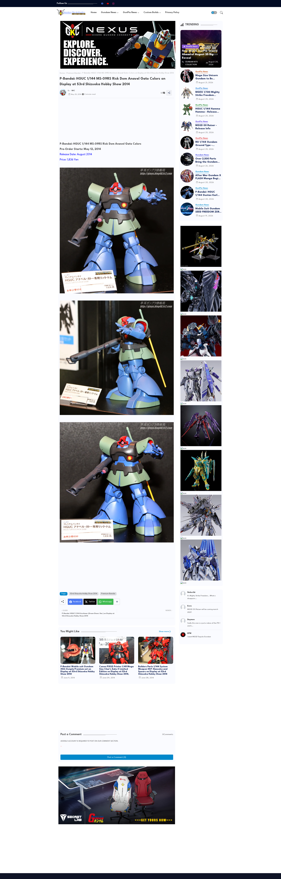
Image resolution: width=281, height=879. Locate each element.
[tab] (94, 12)
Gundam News (108, 12)
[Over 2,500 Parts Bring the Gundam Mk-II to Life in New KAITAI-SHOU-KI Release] (187, 159)
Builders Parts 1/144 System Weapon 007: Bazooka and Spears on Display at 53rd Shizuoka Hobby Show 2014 (153, 670)
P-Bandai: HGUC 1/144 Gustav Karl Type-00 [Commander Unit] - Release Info (207, 194)
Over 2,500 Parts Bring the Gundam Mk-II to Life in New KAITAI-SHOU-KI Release (207, 161)
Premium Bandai (73, 73)
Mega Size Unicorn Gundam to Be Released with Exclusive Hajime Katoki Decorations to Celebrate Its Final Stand (208, 77)
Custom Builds (151, 12)
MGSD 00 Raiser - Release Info (206, 127)
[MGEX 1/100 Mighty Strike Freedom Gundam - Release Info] (187, 92)
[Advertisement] (117, 120)
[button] (214, 12)
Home (94, 12)
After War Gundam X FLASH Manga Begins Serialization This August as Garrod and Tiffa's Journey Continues (208, 177)
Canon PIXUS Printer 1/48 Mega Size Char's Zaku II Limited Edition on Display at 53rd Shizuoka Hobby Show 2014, (116, 670)
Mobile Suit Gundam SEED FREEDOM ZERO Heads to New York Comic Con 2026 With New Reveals (208, 210)
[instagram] (113, 3)
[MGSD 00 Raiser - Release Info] (187, 125)
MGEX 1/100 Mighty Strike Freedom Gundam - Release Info (207, 94)
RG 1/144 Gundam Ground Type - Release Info (206, 144)
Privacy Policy (172, 12)
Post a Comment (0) (116, 757)
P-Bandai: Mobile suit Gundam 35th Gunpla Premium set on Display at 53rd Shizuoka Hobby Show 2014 (77, 670)
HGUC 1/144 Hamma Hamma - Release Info (207, 111)
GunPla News (130, 12)
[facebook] (102, 3)
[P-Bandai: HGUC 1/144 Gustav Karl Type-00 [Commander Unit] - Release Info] (187, 192)
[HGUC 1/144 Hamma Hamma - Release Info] (187, 109)
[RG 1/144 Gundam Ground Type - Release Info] (187, 142)
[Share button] (117, 602)
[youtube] (108, 3)
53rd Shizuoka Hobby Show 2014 (83, 594)
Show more (164, 631)
